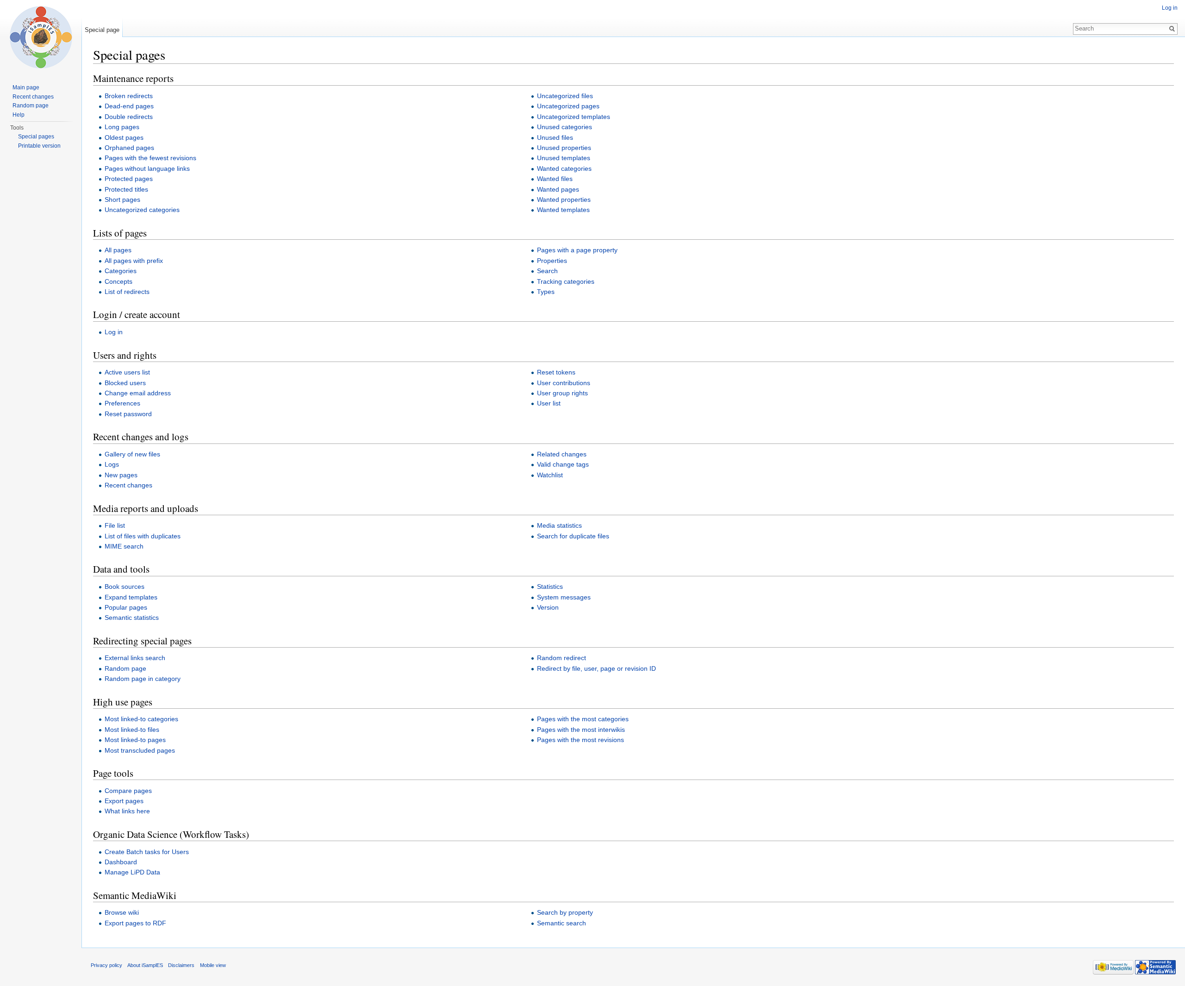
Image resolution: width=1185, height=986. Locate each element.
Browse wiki (122, 912)
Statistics (550, 586)
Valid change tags (563, 464)
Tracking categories (565, 281)
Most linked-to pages (135, 739)
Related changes (561, 454)
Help (18, 115)
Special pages (36, 136)
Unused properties (564, 147)
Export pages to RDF (135, 923)
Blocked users (125, 383)
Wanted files (555, 178)
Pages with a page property (577, 250)
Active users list (127, 372)
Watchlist (550, 475)
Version (548, 607)
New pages (121, 475)
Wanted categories (564, 168)
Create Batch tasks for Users (147, 851)
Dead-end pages (129, 106)
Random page (125, 668)
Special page (102, 29)
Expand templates (131, 597)
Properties (552, 260)
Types (546, 291)
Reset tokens (556, 372)
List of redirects (127, 291)
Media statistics (559, 525)
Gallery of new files (132, 454)
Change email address (138, 393)
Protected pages (129, 178)
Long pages (122, 127)
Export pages (124, 801)
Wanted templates (563, 209)
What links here (127, 811)
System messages (564, 597)
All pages (118, 250)
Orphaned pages (129, 147)
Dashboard (121, 862)
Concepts (118, 281)
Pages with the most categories (583, 719)
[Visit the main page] (41, 37)
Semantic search (561, 923)
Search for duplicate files (573, 536)
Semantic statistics (132, 617)
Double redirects (129, 116)
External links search (135, 657)
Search (547, 271)
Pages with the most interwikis (581, 729)
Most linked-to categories (141, 719)
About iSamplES (145, 965)
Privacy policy (106, 965)
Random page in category (143, 678)
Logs (112, 464)
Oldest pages (124, 137)
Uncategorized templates (573, 116)
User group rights (562, 393)
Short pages (122, 199)
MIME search (124, 546)
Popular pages (126, 607)
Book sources (124, 586)
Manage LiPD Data (132, 872)
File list (115, 525)
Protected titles (126, 189)
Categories (121, 271)
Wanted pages (558, 189)
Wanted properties (564, 199)
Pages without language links (147, 168)
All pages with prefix (134, 260)
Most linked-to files (132, 729)
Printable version (39, 146)
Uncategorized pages (568, 106)
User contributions (563, 383)
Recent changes (128, 485)
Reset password (128, 414)
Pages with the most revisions (580, 739)
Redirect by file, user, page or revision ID (596, 668)
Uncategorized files (565, 96)
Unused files (555, 137)
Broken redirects (129, 96)
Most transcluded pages (140, 750)
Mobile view (213, 965)
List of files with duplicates (143, 536)
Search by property (565, 912)
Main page (25, 87)
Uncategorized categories (142, 209)
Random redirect (561, 657)
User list (549, 403)
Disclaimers (181, 965)
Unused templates (563, 158)
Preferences (122, 403)
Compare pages (128, 790)
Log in (114, 332)
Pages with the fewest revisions (150, 158)
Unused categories (564, 127)
